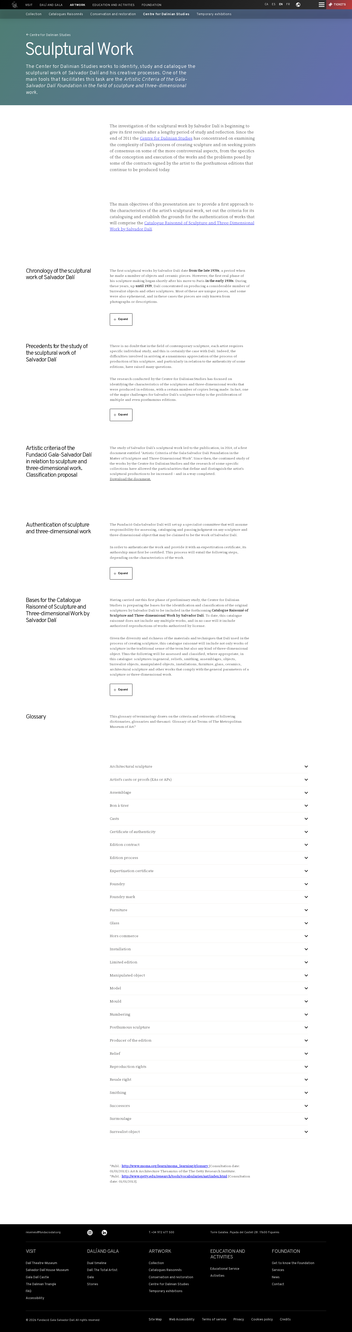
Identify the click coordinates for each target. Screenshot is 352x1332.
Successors (120, 1105)
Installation (120, 949)
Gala (90, 1278)
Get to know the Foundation (293, 1263)
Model (115, 988)
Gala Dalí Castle (37, 1278)
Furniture (118, 910)
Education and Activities (114, 5)
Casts (114, 818)
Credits (285, 1320)
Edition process (124, 857)
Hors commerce (124, 936)
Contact (278, 1284)
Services (278, 1270)
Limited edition (123, 962)
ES (273, 4)
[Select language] (298, 4)
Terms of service (214, 1320)
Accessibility (35, 1298)
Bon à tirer (119, 805)
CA (267, 4)
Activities (217, 1276)
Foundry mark (122, 896)
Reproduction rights (128, 1066)
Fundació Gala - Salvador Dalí (13, 4)
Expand (123, 319)
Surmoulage (120, 1118)
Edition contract (124, 844)
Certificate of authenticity (133, 831)
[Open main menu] (321, 4)
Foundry (117, 884)
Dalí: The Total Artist (102, 1270)
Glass (114, 923)
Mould (115, 1001)
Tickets (340, 4)
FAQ (28, 1291)
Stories (92, 1284)
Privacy (238, 1320)
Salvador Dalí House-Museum (47, 1270)
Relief (115, 1053)
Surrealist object (125, 1131)
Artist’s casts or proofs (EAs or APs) (141, 779)
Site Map (155, 1320)
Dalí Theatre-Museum (41, 1263)
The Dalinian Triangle (41, 1284)
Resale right (120, 1079)
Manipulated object (127, 975)
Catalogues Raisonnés (66, 14)
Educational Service (224, 1269)
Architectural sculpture (131, 766)
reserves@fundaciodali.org (43, 1232)
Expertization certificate (132, 870)
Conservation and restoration (113, 14)
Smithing (118, 1092)
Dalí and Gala (51, 5)
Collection (34, 14)
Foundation (151, 5)
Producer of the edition (131, 1040)
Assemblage (120, 792)
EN (281, 4)
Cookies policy (262, 1320)
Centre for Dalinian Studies (166, 14)
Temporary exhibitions (214, 14)
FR (288, 4)
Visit (29, 5)
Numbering (120, 1014)
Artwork (77, 5)
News (276, 1278)
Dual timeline (96, 1263)
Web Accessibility (182, 1320)
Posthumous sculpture (130, 1027)
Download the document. (130, 479)
